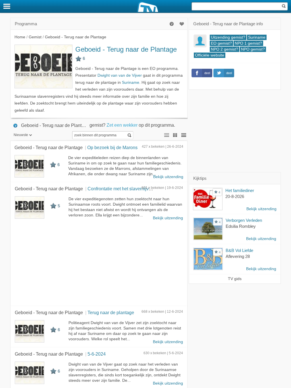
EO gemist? (221, 43)
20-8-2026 (234, 196)
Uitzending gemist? (228, 37)
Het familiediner (239, 190)
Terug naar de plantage (111, 312)
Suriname (130, 82)
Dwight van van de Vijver (119, 75)
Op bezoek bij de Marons (112, 147)
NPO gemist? (253, 49)
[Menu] (7, 6)
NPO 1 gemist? (248, 43)
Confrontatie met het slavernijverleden (126, 188)
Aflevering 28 (238, 256)
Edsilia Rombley (241, 226)
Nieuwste (21, 135)
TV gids (235, 279)
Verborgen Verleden (244, 220)
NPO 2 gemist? (224, 49)
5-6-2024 (97, 353)
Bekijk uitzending (168, 177)
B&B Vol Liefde (239, 250)
